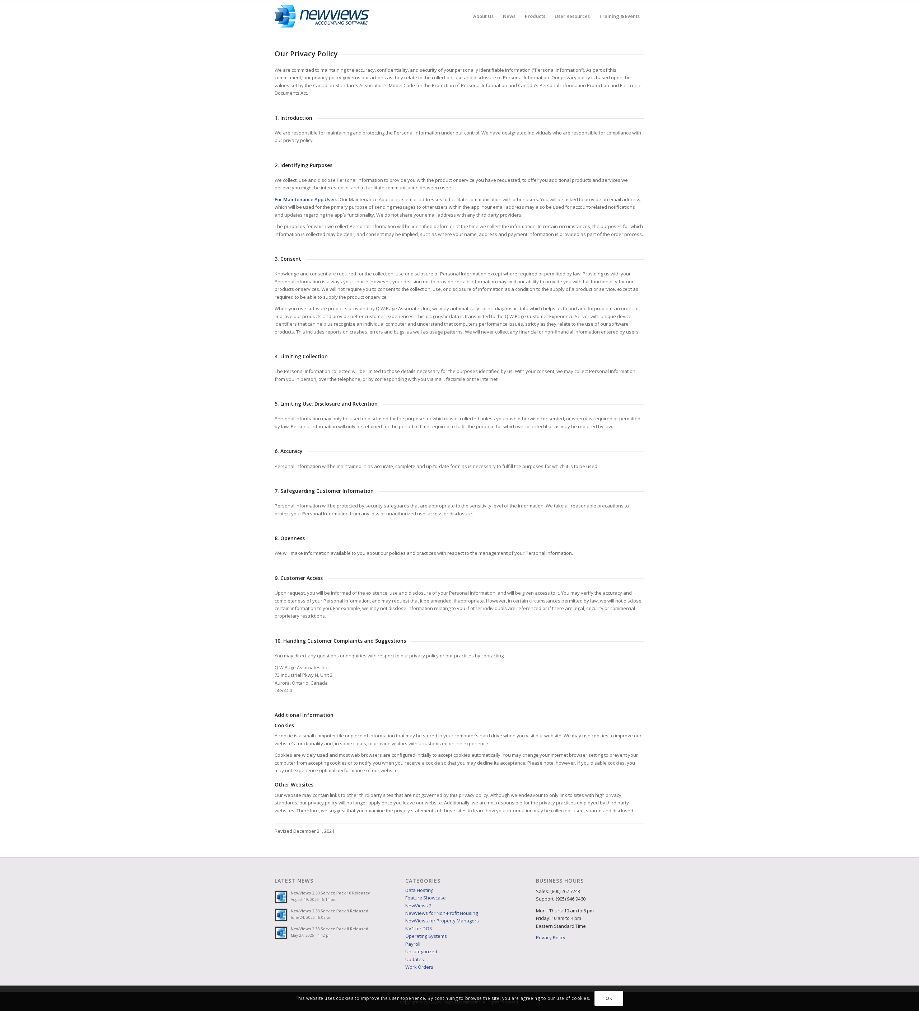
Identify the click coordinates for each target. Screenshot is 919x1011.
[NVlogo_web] (322, 16)
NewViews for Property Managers (442, 920)
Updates (414, 959)
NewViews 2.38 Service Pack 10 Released (330, 893)
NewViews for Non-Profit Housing (441, 913)
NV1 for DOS (418, 928)
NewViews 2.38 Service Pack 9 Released (329, 910)
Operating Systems (426, 936)
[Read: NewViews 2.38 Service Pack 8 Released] (281, 932)
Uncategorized (421, 951)
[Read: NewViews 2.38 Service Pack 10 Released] (281, 896)
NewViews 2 (418, 905)
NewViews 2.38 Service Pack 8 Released (329, 928)
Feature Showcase (425, 897)
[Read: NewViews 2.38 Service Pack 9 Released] (281, 914)
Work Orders (419, 967)
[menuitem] (483, 16)
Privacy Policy (550, 937)
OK (609, 998)
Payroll (412, 944)
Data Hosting (419, 890)
